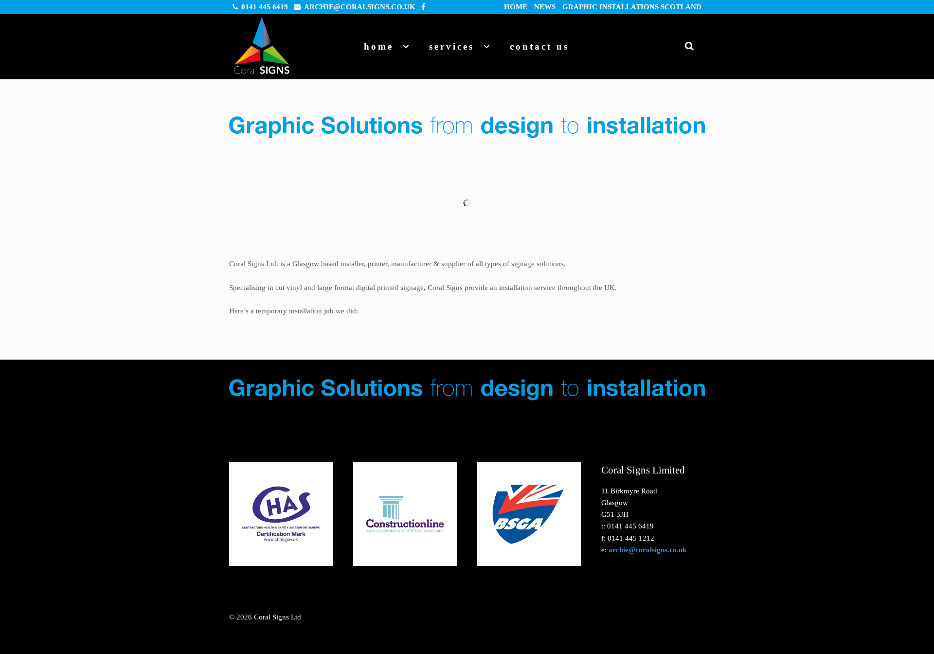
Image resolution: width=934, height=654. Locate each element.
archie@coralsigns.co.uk (359, 7)
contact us (539, 46)
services (451, 46)
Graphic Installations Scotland (631, 7)
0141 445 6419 (264, 7)
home (515, 7)
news (545, 7)
